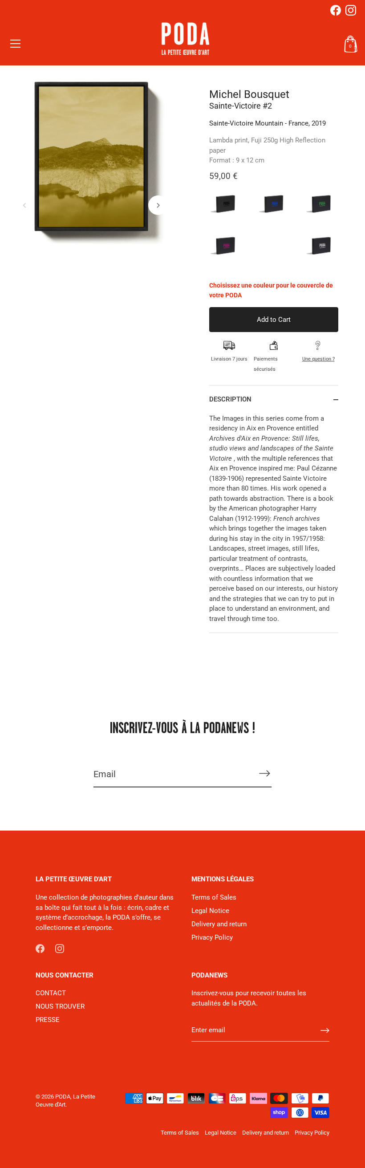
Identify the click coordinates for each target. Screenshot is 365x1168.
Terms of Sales (213, 897)
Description (230, 399)
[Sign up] (324, 1030)
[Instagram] (350, 10)
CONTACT (51, 993)
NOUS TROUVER (60, 1006)
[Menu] (15, 43)
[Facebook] (335, 10)
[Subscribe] (264, 773)
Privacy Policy (212, 937)
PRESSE (48, 1020)
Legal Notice (210, 911)
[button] (24, 205)
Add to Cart (274, 320)
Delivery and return (219, 924)
